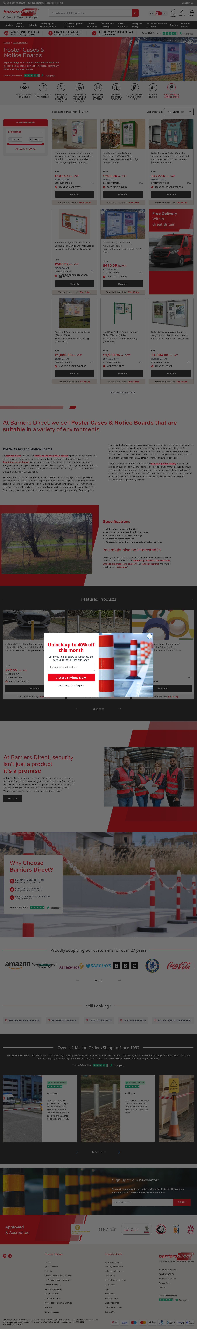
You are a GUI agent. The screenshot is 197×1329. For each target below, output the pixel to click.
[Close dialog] (149, 636)
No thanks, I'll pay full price (71, 685)
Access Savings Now (71, 677)
